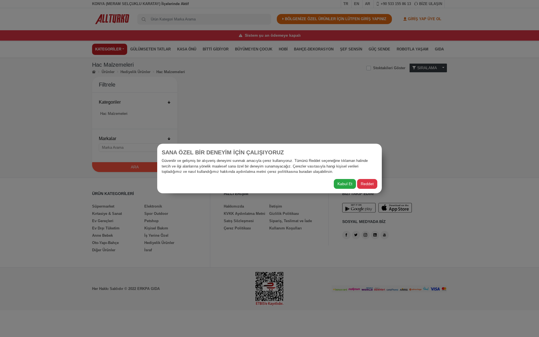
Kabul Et (344, 184)
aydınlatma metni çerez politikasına (267, 171)
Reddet (367, 184)
